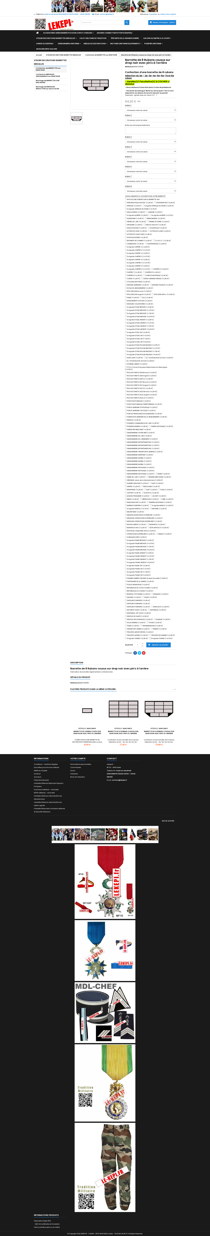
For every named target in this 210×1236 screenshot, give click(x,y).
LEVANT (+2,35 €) (159, 496)
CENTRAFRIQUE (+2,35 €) (156, 244)
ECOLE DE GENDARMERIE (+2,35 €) (140, 288)
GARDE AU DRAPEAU (44, 43)
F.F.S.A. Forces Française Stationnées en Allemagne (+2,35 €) (146, 368)
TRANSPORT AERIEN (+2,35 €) (138, 629)
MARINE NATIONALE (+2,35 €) (160, 502)
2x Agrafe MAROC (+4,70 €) (138, 509)
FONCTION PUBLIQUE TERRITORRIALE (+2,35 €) (144, 404)
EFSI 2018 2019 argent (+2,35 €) (139, 294)
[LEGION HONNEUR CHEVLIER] (105, 881)
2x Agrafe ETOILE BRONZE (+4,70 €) (140, 310)
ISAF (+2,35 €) (151, 490)
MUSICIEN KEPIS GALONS (46, 49)
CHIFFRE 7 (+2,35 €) (134, 272)
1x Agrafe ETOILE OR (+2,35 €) (138, 332)
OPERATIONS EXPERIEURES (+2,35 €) (141, 534)
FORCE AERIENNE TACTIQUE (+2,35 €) (141, 410)
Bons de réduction (77, 777)
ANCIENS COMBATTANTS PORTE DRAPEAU (114, 33)
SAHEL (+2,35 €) (150, 597)
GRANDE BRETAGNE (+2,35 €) (159, 477)
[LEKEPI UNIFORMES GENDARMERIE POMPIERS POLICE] (105, 834)
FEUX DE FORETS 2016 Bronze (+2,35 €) (142, 373)
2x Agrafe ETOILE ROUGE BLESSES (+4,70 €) (143, 348)
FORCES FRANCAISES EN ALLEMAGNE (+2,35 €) (144, 414)
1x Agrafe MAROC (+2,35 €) (162, 505)
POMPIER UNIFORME (152, 43)
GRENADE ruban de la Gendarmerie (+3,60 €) (145, 480)
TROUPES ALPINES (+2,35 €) (137, 635)
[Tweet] (139, 653)
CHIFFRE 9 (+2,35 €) (134, 275)
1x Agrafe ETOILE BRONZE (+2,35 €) (140, 307)
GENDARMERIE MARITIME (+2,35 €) (140, 455)
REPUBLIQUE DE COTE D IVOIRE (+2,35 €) (142, 588)
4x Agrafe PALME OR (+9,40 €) (139, 575)
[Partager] (135, 653)
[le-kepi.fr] (105, 6)
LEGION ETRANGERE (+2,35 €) (138, 496)
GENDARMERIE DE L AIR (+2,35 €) (139, 436)
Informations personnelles (80, 764)
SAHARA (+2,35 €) (134, 597)
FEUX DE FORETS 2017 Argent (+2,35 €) (141, 385)
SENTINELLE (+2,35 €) (158, 610)
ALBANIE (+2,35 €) (155, 212)
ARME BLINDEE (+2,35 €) (155, 218)
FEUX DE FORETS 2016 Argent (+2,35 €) (141, 376)
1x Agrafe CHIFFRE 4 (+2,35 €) (138, 260)
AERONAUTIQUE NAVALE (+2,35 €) (140, 203)
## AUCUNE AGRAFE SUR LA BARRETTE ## (143, 199)
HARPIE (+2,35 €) (133, 486)
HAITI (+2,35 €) (157, 483)
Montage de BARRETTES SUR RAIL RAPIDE (47, 81)
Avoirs (72, 770)
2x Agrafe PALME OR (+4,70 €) (138, 569)
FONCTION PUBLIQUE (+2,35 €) (139, 401)
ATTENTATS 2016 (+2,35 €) (137, 231)
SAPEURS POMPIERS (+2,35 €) (138, 600)
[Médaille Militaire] (105, 1083)
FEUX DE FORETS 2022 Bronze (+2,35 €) (142, 391)
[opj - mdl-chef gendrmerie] (105, 1012)
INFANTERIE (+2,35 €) (135, 490)
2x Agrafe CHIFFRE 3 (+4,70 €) (138, 256)
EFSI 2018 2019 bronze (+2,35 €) (139, 291)
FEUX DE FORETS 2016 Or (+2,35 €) (140, 379)
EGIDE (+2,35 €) (133, 298)
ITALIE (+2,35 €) (166, 490)
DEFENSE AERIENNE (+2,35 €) (138, 285)
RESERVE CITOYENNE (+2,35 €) (138, 594)
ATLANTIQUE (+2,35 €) (158, 228)
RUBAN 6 (128, 167)
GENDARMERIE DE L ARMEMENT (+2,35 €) (142, 439)
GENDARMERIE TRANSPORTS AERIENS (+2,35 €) (145, 452)
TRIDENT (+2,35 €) (159, 629)
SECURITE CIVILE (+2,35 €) (137, 610)
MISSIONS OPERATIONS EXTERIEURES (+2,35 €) (144, 518)
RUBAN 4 (128, 147)
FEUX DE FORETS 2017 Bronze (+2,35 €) (142, 382)
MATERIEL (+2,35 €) (159, 509)
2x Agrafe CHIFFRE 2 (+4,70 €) (138, 250)
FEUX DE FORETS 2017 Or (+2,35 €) (140, 388)
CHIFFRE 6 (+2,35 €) (160, 269)
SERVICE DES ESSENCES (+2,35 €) (140, 619)
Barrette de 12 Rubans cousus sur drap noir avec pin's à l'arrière (123, 732)
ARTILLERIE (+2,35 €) (134, 225)
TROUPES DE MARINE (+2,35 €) (163, 635)
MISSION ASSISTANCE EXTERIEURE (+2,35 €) (143, 515)
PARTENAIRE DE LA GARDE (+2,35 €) (140, 581)
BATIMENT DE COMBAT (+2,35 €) (139, 241)
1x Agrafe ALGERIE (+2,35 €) (137, 215)
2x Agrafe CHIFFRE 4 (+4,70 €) (138, 263)
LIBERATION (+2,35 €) (150, 499)
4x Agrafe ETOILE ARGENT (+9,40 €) (140, 329)
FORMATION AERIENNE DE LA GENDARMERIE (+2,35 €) (147, 417)
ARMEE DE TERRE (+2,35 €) (159, 222)
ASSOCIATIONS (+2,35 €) (137, 228)
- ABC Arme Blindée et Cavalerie (47, 1224)
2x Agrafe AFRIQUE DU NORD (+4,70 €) (142, 209)
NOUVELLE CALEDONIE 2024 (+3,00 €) (141, 531)
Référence (129, 67)
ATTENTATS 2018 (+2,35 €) (160, 231)
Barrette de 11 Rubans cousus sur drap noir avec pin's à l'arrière (159, 732)
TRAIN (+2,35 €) (133, 626)
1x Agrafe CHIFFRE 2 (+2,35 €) (138, 247)
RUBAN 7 (128, 176)
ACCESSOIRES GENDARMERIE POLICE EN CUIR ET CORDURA (67, 33)
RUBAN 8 (128, 186)
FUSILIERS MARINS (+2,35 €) (137, 426)
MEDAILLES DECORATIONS (95, 43)
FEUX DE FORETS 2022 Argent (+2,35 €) (142, 395)
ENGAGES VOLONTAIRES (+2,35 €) (140, 304)
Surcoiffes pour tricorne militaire (46, 767)
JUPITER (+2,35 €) (134, 493)
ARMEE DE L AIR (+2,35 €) (136, 222)
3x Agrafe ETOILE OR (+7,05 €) (138, 339)
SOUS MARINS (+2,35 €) (136, 623)
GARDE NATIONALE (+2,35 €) (162, 426)
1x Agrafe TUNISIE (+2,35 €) (137, 638)
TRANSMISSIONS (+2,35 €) (152, 626)
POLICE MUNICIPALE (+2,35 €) (138, 585)
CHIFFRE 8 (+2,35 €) (152, 272)
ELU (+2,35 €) (147, 298)
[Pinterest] (143, 653)
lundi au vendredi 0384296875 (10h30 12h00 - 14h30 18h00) (67, 14)
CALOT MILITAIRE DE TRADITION (92, 38)
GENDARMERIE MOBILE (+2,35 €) (139, 458)
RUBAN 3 (128, 137)
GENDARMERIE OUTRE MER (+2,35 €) (141, 433)
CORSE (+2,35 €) (133, 279)
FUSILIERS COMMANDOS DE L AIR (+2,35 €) (143, 423)
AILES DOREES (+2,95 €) (136, 212)
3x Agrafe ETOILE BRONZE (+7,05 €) (140, 313)
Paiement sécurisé (41, 780)
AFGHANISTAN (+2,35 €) (165, 203)
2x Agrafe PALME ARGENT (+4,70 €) (140, 556)
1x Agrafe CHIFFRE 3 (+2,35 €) (138, 253)
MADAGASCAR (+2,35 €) (136, 502)
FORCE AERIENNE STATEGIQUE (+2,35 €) (142, 407)
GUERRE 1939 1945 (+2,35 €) (138, 483)
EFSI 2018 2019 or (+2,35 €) (164, 294)
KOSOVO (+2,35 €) (151, 493)
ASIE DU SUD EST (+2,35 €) (155, 225)
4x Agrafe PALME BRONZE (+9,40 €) (140, 550)
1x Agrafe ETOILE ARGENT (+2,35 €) (140, 320)
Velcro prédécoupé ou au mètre (47, 1227)
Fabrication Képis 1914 (42, 1221)
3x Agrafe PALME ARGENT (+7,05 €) (140, 559)
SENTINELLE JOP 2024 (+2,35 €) (139, 613)
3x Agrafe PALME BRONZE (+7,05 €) (140, 547)
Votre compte (77, 758)
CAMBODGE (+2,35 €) (135, 244)
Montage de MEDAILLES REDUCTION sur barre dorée (47, 88)
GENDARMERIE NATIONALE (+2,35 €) (140, 467)
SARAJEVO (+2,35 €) (161, 607)
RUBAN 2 (128, 115)
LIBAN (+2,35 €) (133, 499)
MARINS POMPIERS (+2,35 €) (138, 505)
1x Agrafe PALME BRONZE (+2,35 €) (140, 540)
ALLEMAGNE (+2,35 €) (135, 218)
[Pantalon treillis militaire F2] (105, 1167)
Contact (112, 758)
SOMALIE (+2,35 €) (162, 619)
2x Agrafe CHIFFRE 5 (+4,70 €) (138, 269)
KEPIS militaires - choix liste (44, 793)
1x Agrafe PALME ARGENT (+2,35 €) (140, 553)
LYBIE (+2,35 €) (167, 499)
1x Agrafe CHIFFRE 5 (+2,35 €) (138, 266)
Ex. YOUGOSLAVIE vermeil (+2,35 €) (140, 361)
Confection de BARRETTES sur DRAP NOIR (48, 69)
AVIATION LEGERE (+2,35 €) (137, 237)
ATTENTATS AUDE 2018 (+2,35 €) (139, 234)
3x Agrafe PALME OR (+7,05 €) (138, 572)
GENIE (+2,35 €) (163, 474)
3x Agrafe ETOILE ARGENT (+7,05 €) (140, 326)
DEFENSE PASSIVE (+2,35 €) (162, 285)
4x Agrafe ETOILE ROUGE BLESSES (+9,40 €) (143, 354)
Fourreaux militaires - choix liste (46, 789)
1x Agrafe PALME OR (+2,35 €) (138, 566)
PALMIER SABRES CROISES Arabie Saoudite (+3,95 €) (147, 578)
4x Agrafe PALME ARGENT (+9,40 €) (140, 562)
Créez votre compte (168, 14)
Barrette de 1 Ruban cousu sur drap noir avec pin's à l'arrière (87, 732)
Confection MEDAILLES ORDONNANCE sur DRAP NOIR (48, 75)
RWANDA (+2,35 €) (160, 594)
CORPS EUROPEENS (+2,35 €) (156, 275)
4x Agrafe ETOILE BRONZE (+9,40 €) (140, 317)
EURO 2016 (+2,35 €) (135, 358)
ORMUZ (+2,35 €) (165, 534)
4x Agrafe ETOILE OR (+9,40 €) (139, 342)
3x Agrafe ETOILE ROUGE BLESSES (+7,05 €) (143, 351)
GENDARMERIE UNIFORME (68, 43)
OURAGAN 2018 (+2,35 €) (137, 537)
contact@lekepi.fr (107, 14)
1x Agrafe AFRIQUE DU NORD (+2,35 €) (159, 206)
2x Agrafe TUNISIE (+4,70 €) (161, 638)
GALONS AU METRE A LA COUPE (156, 38)
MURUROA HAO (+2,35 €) (137, 528)
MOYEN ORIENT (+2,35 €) (136, 524)
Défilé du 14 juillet (40, 770)
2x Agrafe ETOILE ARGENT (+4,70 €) (140, 323)
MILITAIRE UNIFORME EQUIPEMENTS (125, 43)
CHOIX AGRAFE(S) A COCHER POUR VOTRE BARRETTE (145, 196)
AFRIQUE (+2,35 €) (134, 206)
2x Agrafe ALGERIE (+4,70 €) (162, 215)
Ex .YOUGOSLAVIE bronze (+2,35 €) (159, 358)
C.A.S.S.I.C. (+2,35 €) (163, 241)
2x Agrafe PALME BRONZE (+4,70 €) (140, 543)
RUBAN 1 (128, 105)
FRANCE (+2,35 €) (134, 420)
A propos (37, 777)
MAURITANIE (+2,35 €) (135, 512)
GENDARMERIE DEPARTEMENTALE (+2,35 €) (143, 442)
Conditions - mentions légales (46, 764)
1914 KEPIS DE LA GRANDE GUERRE (125, 38)
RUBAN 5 (128, 157)
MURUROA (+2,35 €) (157, 524)
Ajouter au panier (158, 644)
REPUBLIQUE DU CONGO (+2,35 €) (140, 591)
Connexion (153, 14)
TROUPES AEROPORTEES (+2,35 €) (140, 632)
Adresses (74, 774)
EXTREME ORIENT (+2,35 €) (137, 364)
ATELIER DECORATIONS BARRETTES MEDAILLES (55, 38)
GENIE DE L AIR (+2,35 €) (136, 477)
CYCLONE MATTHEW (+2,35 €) (138, 282)
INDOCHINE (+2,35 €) (151, 486)
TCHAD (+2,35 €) (155, 623)
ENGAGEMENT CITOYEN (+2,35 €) (139, 301)
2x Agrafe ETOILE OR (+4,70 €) (138, 336)
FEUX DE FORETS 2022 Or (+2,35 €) (140, 398)
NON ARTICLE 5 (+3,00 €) (159, 528)
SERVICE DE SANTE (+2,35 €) (138, 616)
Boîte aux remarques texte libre (137, 125)
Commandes (75, 767)
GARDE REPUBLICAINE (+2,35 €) (139, 429)
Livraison (37, 774)
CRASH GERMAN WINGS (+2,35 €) (156, 279)
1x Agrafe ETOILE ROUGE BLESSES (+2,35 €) (143, 345)
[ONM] (105, 950)
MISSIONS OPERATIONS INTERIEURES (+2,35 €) (144, 521)
